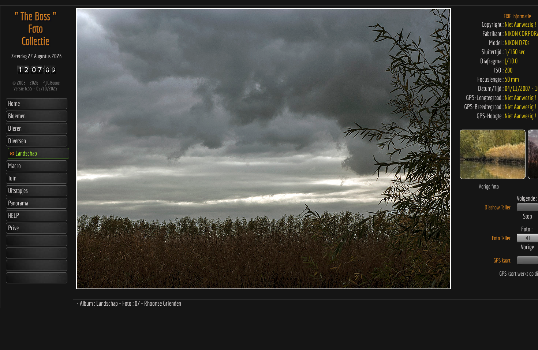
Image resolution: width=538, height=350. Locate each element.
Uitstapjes (18, 190)
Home (14, 103)
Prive (13, 228)
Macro (14, 166)
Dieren (15, 128)
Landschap (23, 153)
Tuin (12, 178)
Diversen (17, 141)
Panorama (18, 203)
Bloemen (17, 116)
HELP (13, 215)
